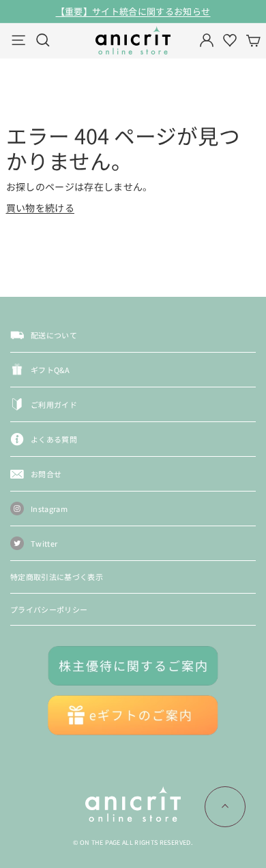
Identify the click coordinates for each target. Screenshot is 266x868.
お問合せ (46, 473)
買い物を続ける (40, 207)
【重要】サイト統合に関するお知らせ (133, 11)
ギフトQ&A (50, 369)
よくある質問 (54, 439)
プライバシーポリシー (49, 609)
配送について (54, 334)
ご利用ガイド (54, 404)
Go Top (225, 806)
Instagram (49, 508)
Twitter (44, 543)
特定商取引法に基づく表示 (56, 576)
